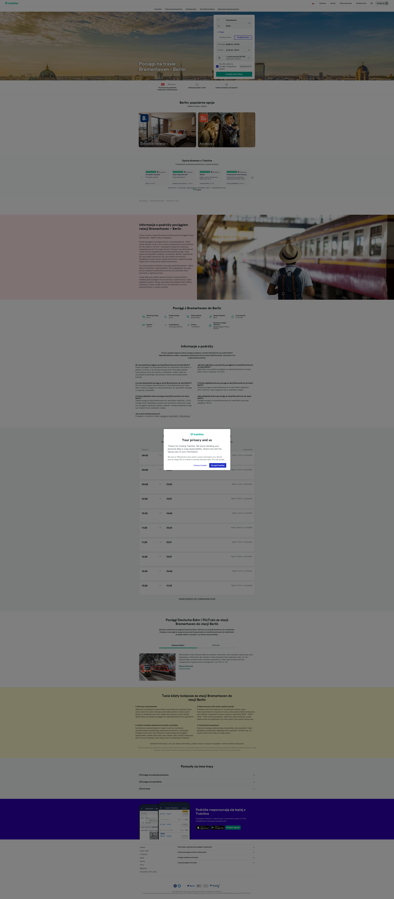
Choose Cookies (200, 465)
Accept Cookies (217, 465)
